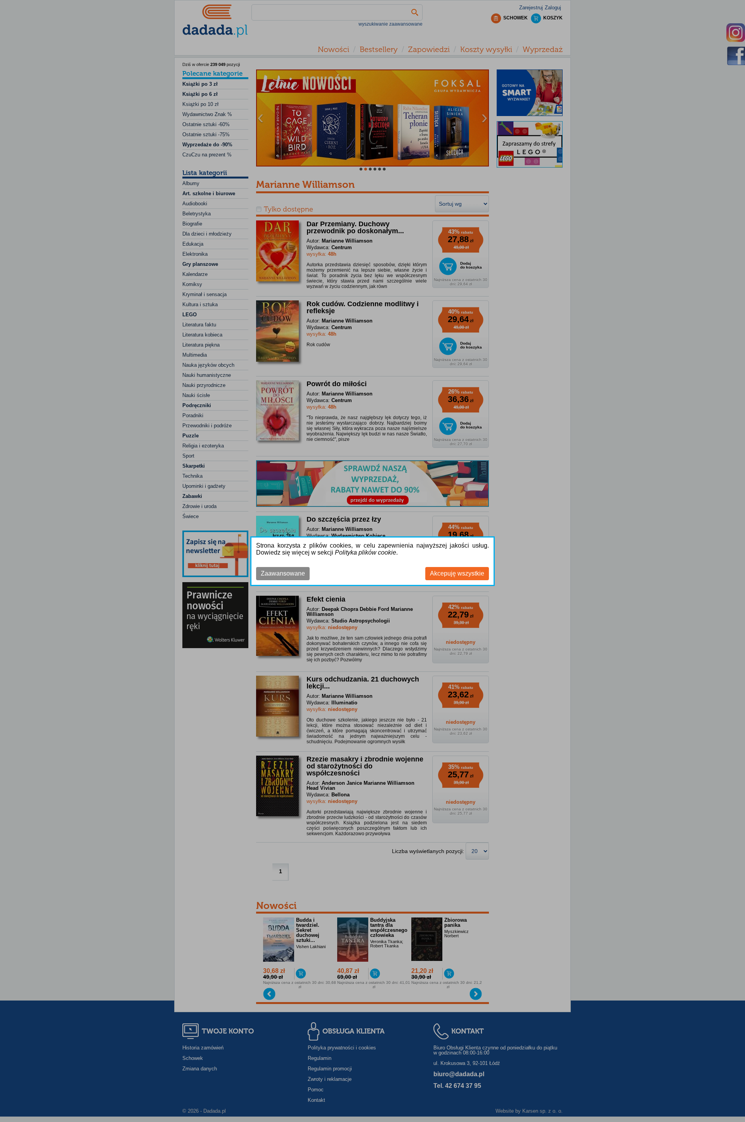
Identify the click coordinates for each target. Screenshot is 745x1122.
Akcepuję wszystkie (457, 573)
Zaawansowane (283, 573)
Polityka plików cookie (365, 552)
